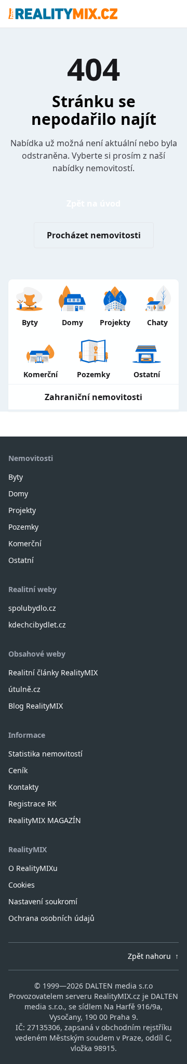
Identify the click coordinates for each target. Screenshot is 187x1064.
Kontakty (23, 787)
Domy (18, 493)
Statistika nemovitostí (45, 754)
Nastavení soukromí (42, 901)
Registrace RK (32, 804)
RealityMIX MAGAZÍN (44, 820)
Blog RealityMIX (35, 706)
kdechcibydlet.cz (37, 625)
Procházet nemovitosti (94, 235)
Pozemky (23, 527)
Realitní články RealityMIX (53, 672)
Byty (15, 477)
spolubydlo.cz (32, 608)
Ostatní (21, 560)
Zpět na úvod (93, 203)
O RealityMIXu (33, 868)
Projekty (22, 510)
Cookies (21, 885)
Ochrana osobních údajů (51, 918)
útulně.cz (24, 689)
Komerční (25, 543)
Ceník (18, 770)
